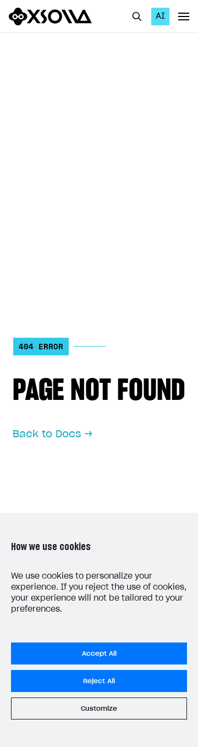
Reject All (99, 681)
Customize (99, 708)
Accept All (99, 653)
